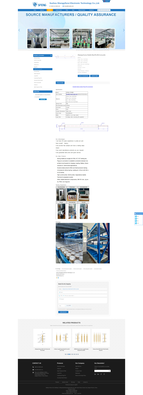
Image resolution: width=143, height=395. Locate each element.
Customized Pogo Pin (38, 78)
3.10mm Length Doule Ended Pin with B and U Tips (40, 350)
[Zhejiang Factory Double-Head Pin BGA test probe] (65, 57)
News (73, 10)
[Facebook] (101, 374)
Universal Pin (36, 62)
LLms (75, 393)
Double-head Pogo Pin (38, 69)
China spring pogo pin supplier (67, 268)
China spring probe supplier (87, 268)
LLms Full (79, 393)
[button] (70, 47)
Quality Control (59, 10)
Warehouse (77, 373)
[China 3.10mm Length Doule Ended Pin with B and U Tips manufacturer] (40, 338)
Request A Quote (82, 10)
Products (50, 10)
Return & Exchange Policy (80, 375)
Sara (138, 216)
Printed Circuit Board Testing (61, 270)
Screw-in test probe (37, 82)
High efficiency (78, 366)
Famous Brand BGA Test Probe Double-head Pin (79, 350)
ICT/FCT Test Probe (37, 60)
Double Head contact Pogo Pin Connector (83, 86)
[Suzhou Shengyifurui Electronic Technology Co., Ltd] (39, 4)
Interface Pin (36, 64)
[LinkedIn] (98, 374)
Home (35, 10)
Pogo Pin (35, 66)
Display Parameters (83, 75)
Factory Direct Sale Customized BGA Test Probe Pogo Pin (98, 350)
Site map (73, 382)
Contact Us (91, 10)
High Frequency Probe (61, 370)
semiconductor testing (97, 268)
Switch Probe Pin (37, 73)
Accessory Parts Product (38, 80)
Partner (76, 368)
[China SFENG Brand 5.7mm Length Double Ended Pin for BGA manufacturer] (60, 338)
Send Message (63, 312)
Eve (137, 218)
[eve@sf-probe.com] (56, 277)
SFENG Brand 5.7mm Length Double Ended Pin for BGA (60, 350)
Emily (138, 223)
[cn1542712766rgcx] (58, 277)
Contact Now (95, 75)
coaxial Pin (36, 75)
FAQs (67, 10)
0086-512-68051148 (55, 6)
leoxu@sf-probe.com (69, 6)
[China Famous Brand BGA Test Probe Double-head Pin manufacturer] (79, 338)
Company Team (78, 370)
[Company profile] (95, 374)
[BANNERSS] (71, 30)
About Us (42, 10)
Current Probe (36, 71)
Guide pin (35, 84)
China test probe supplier (78, 268)
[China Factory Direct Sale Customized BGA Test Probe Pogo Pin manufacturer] (98, 338)
